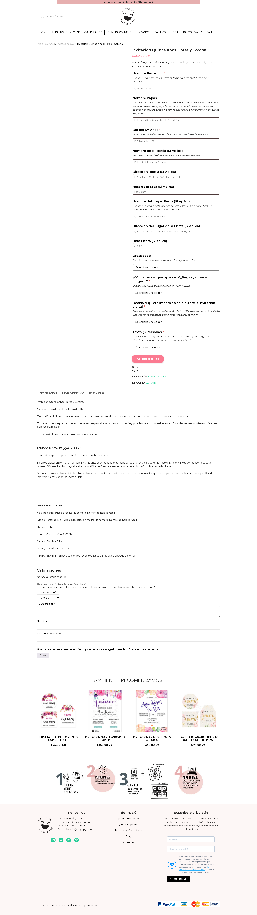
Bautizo (160, 32)
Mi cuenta (128, 842)
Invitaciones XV (66, 43)
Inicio (40, 43)
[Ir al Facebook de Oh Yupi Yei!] (61, 840)
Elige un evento (63, 32)
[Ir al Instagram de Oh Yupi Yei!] (68, 840)
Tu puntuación (46, 592)
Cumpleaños (93, 32)
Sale (210, 32)
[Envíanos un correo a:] (53, 840)
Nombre (43, 621)
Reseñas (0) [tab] (97, 393)
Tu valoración (46, 603)
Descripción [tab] (48, 393)
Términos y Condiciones (128, 830)
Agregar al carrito (148, 358)
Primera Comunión (120, 32)
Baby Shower (192, 32)
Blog (128, 836)
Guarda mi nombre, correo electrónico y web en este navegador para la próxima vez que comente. (98, 649)
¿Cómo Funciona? (128, 818)
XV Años (143, 32)
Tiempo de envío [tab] (73, 393)
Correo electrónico (49, 633)
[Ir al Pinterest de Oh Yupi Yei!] (76, 840)
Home (43, 32)
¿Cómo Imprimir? (128, 824)
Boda (174, 32)
